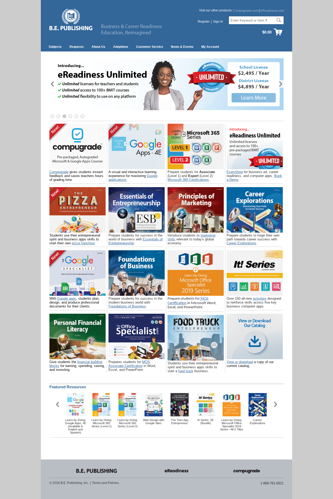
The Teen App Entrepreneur (179, 421)
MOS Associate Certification (129, 364)
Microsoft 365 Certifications (188, 180)
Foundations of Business (127, 306)
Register (204, 21)
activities (259, 298)
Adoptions (120, 47)
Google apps (66, 298)
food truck (185, 371)
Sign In (218, 21)
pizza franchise (83, 243)
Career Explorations (241, 243)
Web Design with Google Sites (153, 421)
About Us (98, 47)
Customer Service (149, 47)
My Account (210, 47)
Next (280, 84)
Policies (113, 483)
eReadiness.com (272, 10)
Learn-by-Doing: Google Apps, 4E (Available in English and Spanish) (75, 426)
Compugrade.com (245, 10)
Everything (235, 172)
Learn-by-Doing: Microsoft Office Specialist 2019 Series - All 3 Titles (231, 424)
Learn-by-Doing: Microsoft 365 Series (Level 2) (127, 423)
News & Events (182, 47)
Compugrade (58, 172)
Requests (76, 47)
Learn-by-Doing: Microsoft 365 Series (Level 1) (101, 423)
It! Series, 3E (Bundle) (205, 421)
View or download (240, 362)
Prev (52, 84)
